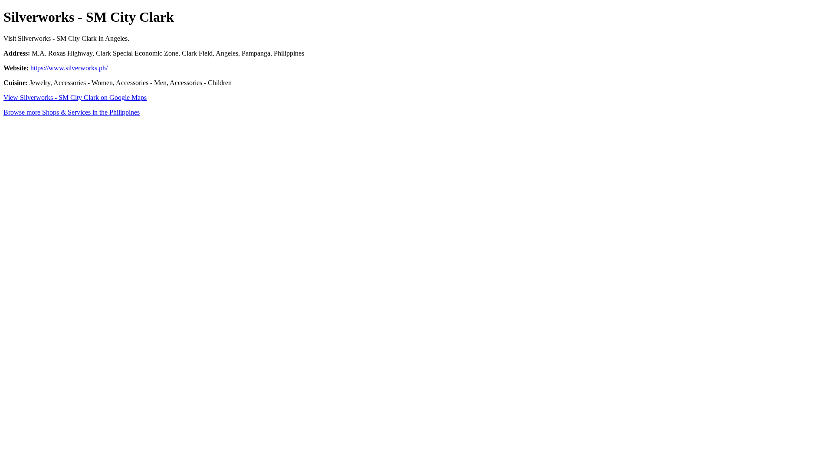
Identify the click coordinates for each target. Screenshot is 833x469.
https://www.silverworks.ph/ (69, 68)
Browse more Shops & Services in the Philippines (71, 112)
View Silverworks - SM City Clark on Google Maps (75, 97)
